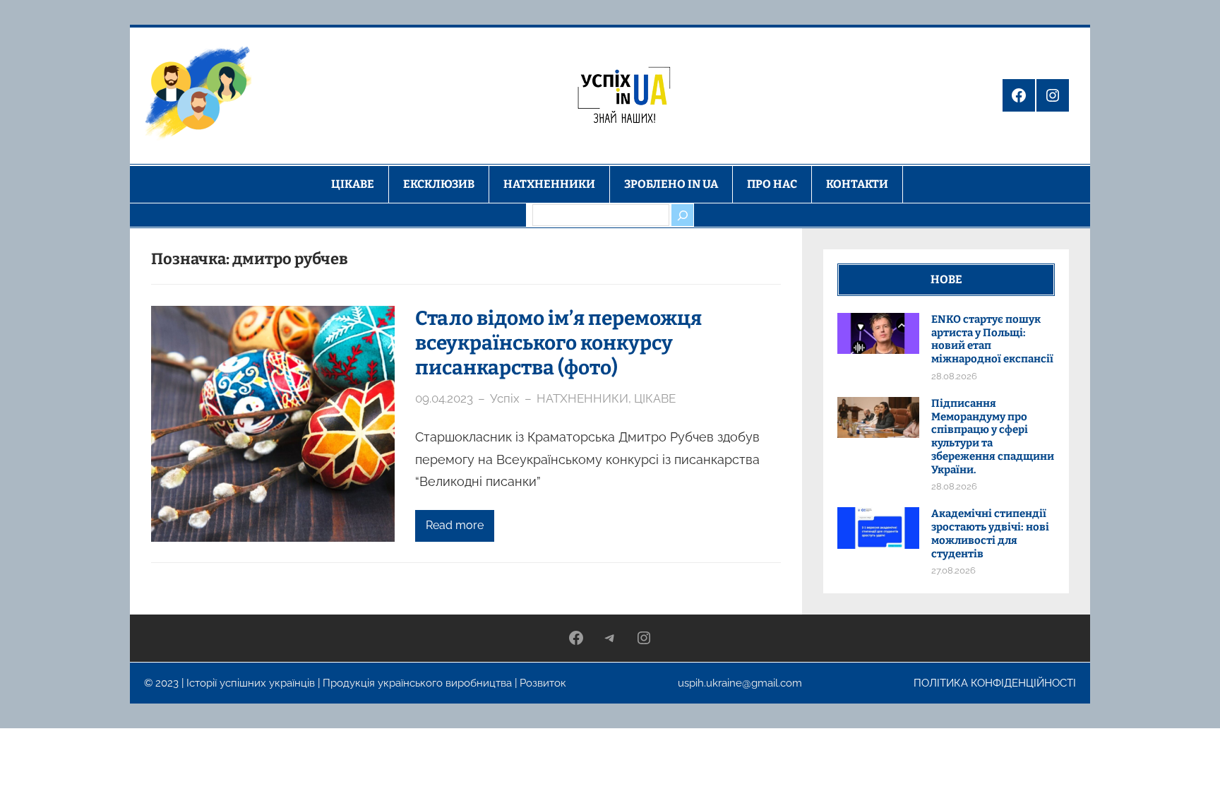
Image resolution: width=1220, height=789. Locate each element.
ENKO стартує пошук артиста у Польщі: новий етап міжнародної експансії (992, 339)
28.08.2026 (954, 376)
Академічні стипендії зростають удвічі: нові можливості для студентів (990, 533)
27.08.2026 (953, 570)
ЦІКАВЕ (655, 398)
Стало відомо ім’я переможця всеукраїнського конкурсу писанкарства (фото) (558, 343)
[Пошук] (682, 214)
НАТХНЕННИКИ (582, 398)
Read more (455, 525)
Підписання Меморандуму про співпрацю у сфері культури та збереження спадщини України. (992, 436)
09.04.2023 (444, 398)
